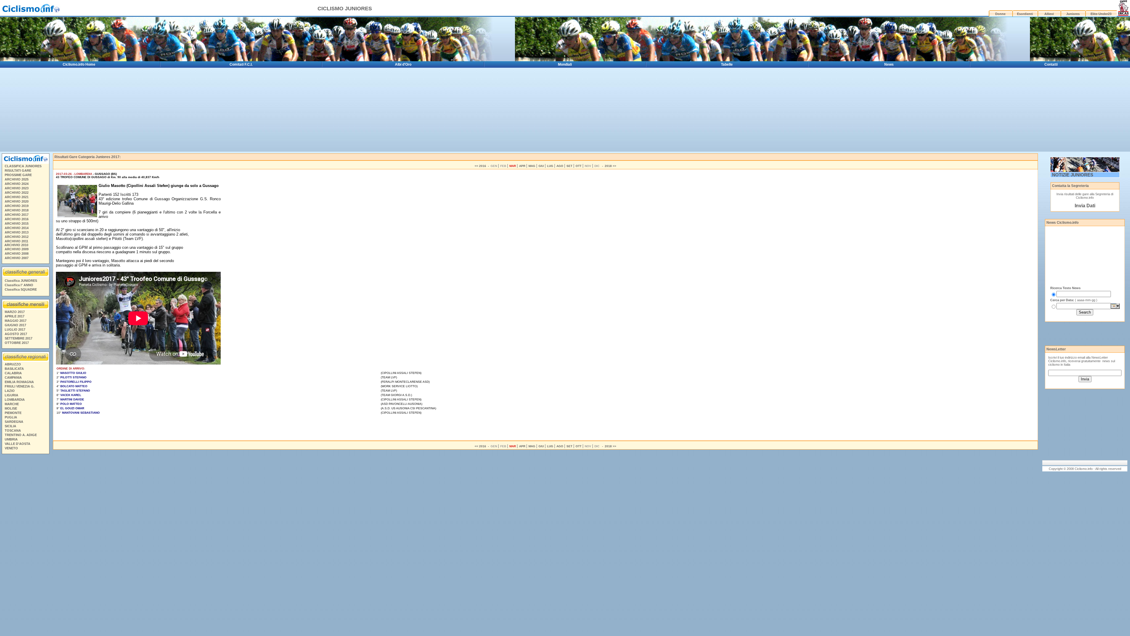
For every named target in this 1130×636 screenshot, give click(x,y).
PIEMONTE (13, 413)
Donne (1000, 14)
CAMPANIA (13, 377)
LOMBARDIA (15, 399)
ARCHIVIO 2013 (17, 232)
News (889, 64)
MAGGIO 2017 (15, 320)
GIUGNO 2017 (15, 325)
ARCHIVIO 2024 (17, 184)
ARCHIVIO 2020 (17, 201)
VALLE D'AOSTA (17, 443)
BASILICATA (14, 368)
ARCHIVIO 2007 (17, 258)
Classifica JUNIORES (21, 280)
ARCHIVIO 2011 (16, 241)
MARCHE (12, 404)
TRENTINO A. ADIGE (21, 435)
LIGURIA (11, 395)
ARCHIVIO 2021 (17, 197)
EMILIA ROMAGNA (19, 382)
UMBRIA (11, 439)
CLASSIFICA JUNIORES (23, 166)
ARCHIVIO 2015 (17, 223)
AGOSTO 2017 (16, 334)
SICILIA (10, 426)
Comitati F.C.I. (241, 64)
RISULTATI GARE (18, 170)
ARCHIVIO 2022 (17, 192)
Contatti (1051, 64)
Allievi (1049, 14)
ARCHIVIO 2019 (17, 206)
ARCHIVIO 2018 (17, 210)
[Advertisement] (25, 546)
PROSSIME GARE (18, 175)
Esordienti (1025, 14)
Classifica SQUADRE (21, 289)
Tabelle (727, 64)
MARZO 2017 (15, 312)
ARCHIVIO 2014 (17, 228)
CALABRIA (13, 373)
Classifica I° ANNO (19, 285)
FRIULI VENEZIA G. (19, 386)
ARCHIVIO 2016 (17, 219)
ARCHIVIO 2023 (17, 188)
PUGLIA (11, 417)
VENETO (11, 448)
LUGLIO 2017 (15, 329)
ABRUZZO (13, 364)
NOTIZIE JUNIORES (1072, 174)
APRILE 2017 (14, 316)
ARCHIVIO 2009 (17, 249)
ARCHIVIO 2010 (16, 245)
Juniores (1073, 14)
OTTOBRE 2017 (17, 342)
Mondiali (565, 64)
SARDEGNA (14, 421)
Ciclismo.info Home (79, 64)
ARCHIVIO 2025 (17, 179)
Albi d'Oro (403, 64)
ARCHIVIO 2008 (17, 253)
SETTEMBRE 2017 (18, 338)
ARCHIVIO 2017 (17, 214)
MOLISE (11, 408)
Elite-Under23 (1101, 14)
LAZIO (10, 390)
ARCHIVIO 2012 (17, 236)
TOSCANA (13, 430)
